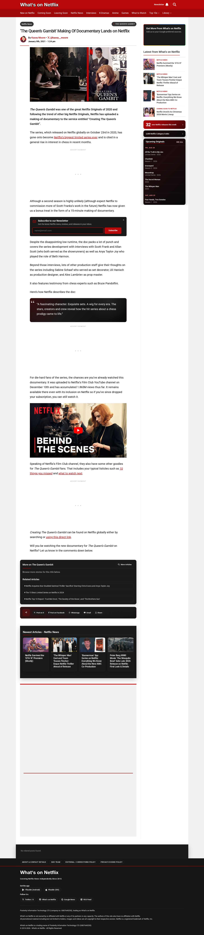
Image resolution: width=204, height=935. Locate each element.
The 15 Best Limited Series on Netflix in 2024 (44, 592)
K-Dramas (104, 13)
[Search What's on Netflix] (174, 4)
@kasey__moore (59, 37)
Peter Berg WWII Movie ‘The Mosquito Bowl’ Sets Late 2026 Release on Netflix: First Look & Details (120, 661)
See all (179, 142)
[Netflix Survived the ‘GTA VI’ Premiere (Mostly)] (36, 645)
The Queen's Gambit (125, 24)
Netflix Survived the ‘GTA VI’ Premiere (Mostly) (34, 658)
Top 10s (153, 13)
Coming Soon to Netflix (167, 109)
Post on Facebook (57, 613)
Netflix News (77, 13)
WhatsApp (75, 613)
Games (125, 13)
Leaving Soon (61, 13)
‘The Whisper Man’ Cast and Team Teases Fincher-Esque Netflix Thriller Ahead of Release (63, 661)
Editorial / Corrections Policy (80, 862)
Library (165, 13)
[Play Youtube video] (78, 430)
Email (89, 613)
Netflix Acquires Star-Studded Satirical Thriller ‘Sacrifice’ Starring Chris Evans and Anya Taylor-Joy (67, 586)
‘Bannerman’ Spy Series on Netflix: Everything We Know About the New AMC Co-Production (92, 661)
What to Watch (139, 13)
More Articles (126, 564)
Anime (115, 13)
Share (99, 613)
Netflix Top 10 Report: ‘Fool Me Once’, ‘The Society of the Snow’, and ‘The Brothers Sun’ (62, 599)
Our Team (55, 862)
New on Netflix (27, 13)
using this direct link (58, 537)
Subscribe (113, 230)
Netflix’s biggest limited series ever (76, 137)
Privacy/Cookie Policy (111, 862)
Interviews (91, 13)
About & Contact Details (34, 862)
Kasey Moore (38, 37)
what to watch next (70, 473)
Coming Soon (44, 13)
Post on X (40, 613)
